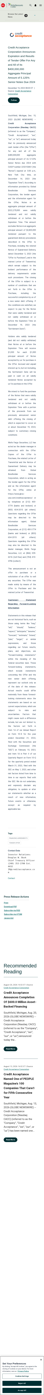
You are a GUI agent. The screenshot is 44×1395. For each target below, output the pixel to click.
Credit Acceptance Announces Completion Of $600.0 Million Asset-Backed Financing (20, 999)
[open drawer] (40, 5)
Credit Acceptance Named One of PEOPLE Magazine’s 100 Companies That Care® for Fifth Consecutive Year (19, 1086)
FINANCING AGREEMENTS (18, 838)
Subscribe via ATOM (13, 914)
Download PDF (10, 906)
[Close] (41, 1359)
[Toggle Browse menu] (34, 15)
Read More (10, 1049)
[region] (22, 1375)
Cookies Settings (22, 1376)
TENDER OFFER (14, 843)
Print (6, 903)
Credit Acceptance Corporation (16, 988)
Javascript (9, 918)
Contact (11, 878)
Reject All (22, 1383)
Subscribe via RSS (12, 910)
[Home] (12, 5)
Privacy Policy (23, 1371)
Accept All (22, 1390)
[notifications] (35, 5)
